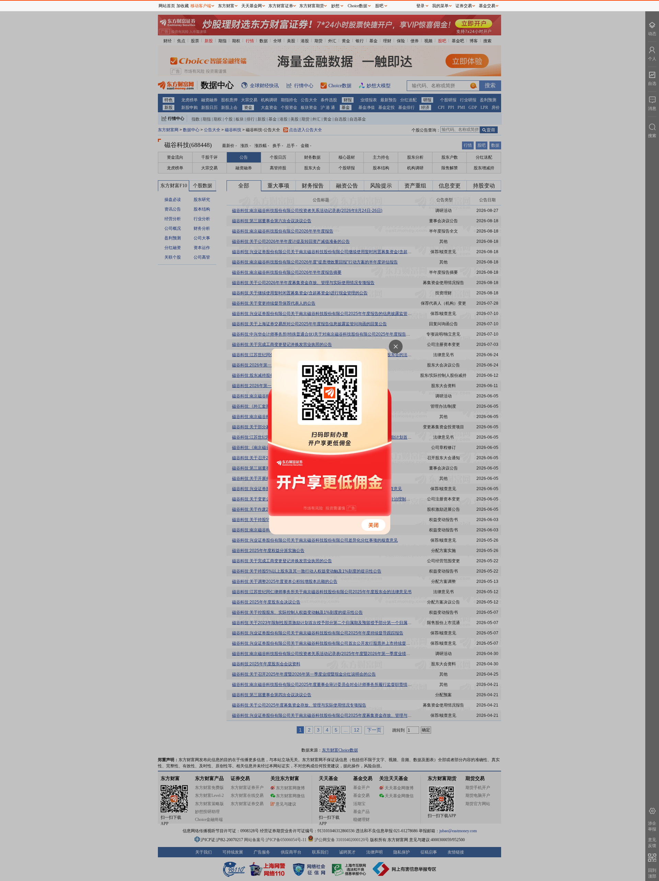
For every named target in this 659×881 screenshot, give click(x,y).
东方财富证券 (280, 5)
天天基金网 (251, 5)
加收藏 (182, 5)
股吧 (379, 5)
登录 (420, 5)
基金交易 (487, 5)
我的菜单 (440, 5)
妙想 (335, 5)
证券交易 (463, 5)
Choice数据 (357, 5)
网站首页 (167, 5)
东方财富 (226, 5)
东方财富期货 (311, 5)
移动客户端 (200, 5)
